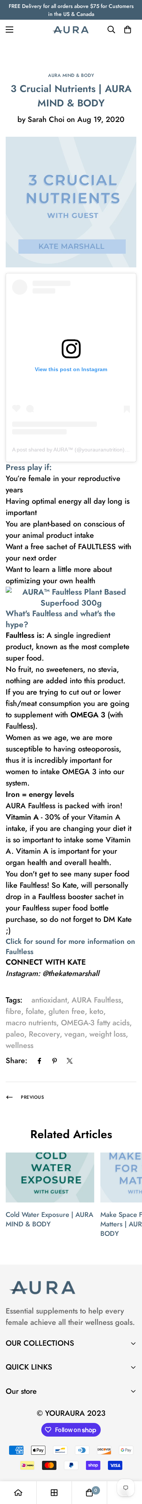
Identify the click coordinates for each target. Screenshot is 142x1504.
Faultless (20, 635)
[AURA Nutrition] (71, 29)
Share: (16, 1060)
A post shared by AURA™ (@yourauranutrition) (68, 450)
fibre (13, 1011)
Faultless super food (55, 908)
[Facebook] (39, 1061)
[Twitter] (69, 1061)
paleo (15, 1034)
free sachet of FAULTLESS (73, 546)
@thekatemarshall (70, 973)
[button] (127, 29)
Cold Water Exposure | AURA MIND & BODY (49, 1219)
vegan (74, 1034)
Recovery (44, 1034)
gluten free (66, 1011)
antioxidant (49, 1000)
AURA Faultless (96, 1000)
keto (96, 1011)
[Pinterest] (54, 1061)
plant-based (52, 524)
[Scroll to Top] (128, 1463)
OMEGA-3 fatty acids (95, 1022)
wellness (19, 1045)
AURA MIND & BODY (71, 75)
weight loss (107, 1034)
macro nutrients (31, 1022)
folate (35, 1011)
